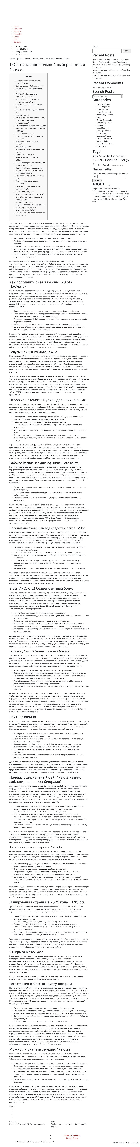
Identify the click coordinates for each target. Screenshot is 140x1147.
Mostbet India (102, 141)
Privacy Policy (72, 1138)
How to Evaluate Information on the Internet (110, 59)
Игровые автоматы (24, 147)
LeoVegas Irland (103, 133)
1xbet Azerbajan (103, 109)
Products (17, 31)
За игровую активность (26, 207)
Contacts (17, 42)
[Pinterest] (14, 1114)
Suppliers (107, 165)
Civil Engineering (118, 156)
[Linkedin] (129, 1138)
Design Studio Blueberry (129, 1143)
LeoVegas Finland (104, 130)
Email (94, 177)
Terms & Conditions (72, 1135)
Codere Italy (102, 125)
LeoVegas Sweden (104, 136)
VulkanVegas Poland (105, 144)
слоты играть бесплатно (57, 347)
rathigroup (22, 46)
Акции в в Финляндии (25, 155)
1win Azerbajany (103, 104)
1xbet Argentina (103, 107)
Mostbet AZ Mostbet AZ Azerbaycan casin (27, 1124)
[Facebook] (14, 1109)
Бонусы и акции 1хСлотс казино (30, 86)
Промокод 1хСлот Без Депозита (30, 168)
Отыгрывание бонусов (25, 133)
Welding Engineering (117, 165)
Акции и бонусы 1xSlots (26, 210)
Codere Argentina (104, 123)
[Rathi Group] (70, 4)
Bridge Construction (24, 51)
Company (18, 29)
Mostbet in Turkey (104, 138)
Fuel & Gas (98, 160)
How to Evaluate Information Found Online (110, 62)
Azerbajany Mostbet (105, 115)
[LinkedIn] (14, 1117)
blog (99, 117)
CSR (15, 39)
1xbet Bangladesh (104, 112)
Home (16, 26)
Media (16, 37)
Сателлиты (101, 146)
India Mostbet (102, 128)
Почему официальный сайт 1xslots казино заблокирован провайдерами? (30, 120)
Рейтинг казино (22, 115)
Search (95, 46)
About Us (17, 34)
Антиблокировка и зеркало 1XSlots (31, 126)
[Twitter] (14, 1112)
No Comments (21, 54)
